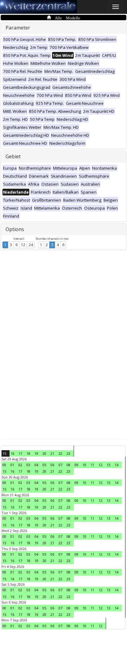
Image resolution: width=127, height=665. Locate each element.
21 (52, 453)
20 (44, 453)
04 (36, 464)
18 (28, 453)
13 (108, 464)
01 (12, 464)
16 (12, 453)
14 (116, 464)
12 (23, 244)
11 (92, 464)
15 (4, 453)
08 (68, 464)
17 (20, 453)
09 (76, 464)
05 (44, 464)
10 (84, 464)
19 (36, 453)
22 (60, 453)
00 (4, 464)
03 (28, 464)
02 (20, 464)
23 (68, 453)
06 (52, 464)
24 (31, 244)
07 (60, 464)
